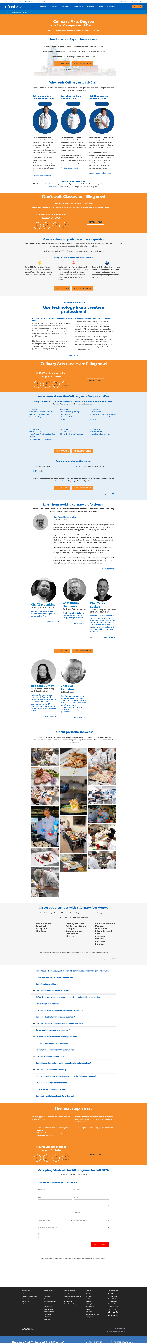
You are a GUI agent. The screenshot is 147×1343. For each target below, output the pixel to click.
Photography (25, 1301)
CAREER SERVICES (78, 6)
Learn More (73, 355)
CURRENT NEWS (111, 6)
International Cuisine (36, 431)
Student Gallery (112, 1296)
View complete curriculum (42, 176)
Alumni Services (68, 1301)
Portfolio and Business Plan (100, 434)
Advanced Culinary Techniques (70, 412)
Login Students (122, 2)
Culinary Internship (96, 431)
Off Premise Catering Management (72, 434)
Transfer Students (49, 1311)
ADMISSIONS (53, 6)
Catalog (88, 1309)
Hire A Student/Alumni (70, 1299)
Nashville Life (111, 1304)
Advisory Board (90, 1304)
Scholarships (47, 1317)
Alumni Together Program (71, 1304)
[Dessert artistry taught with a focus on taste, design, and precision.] (45, 857)
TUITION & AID (65, 6)
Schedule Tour (29, 2)
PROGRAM (43, 6)
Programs (8, 12)
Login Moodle (133, 2)
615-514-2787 (9, 2)
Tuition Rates (47, 1319)
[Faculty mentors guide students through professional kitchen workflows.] (102, 795)
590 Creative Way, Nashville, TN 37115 (115, 1331)
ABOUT (101, 6)
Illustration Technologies (28, 1299)
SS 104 (35, 467)
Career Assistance (69, 1294)
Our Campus (89, 1296)
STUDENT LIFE (91, 6)
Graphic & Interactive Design (29, 1296)
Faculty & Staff (90, 1301)
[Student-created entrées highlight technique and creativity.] (45, 776)
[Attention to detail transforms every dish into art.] (73, 795)
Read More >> (53, 622)
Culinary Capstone (66, 431)
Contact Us (89, 1311)
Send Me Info (100, 1245)
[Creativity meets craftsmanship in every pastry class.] (45, 826)
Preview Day (47, 1299)
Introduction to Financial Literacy (71, 417)
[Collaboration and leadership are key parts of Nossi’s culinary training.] (102, 837)
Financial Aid (47, 1314)
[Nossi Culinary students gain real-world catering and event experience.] (102, 814)
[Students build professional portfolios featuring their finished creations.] (45, 795)
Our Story (89, 1294)
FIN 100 (77, 467)
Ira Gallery (88, 1299)
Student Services (112, 1299)
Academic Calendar (113, 1306)
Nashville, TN (19, 2)
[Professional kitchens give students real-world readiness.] (102, 860)
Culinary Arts (25, 1294)
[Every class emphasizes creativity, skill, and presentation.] (45, 882)
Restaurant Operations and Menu (41, 439)
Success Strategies (36, 417)
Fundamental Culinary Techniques (41, 412)
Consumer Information (92, 1314)
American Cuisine (96, 412)
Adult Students (48, 1306)
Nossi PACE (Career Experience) (72, 1296)
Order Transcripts (112, 1309)
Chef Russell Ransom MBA (64, 517)
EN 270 (35, 471)
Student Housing (112, 1301)
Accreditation (90, 1306)
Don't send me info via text (47, 1237)
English (62, 419)
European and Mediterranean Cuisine (103, 414)
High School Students (50, 1304)
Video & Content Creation (29, 1304)
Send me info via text (46, 1234)
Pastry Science (65, 414)
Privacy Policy (89, 1317)
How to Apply (48, 1294)
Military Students (48, 1309)
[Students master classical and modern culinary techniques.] (73, 863)
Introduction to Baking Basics (39, 414)
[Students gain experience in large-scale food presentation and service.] (73, 834)
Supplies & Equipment (50, 1301)
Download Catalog (40, 2)
